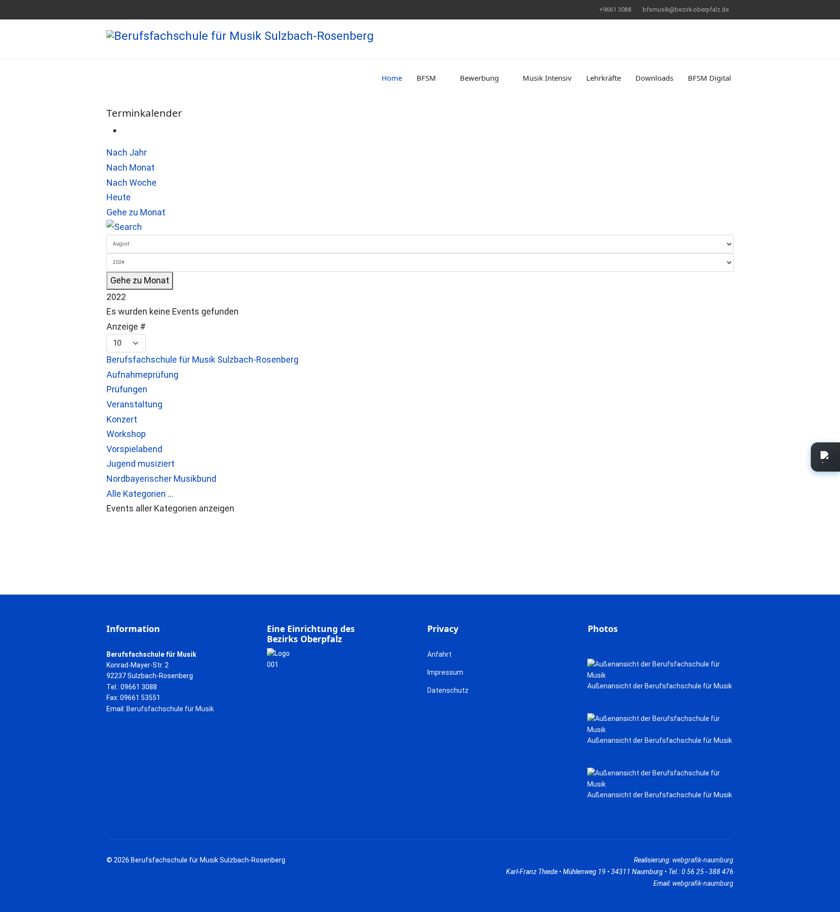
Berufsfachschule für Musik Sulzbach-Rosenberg (202, 359)
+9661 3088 (615, 9)
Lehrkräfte (603, 78)
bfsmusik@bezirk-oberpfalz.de (686, 9)
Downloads (654, 78)
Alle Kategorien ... (140, 494)
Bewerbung (479, 78)
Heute (118, 197)
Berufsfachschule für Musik (170, 709)
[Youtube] (124, 9)
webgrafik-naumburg (703, 860)
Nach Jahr (126, 152)
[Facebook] (109, 9)
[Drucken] (125, 130)
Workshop (126, 434)
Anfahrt (439, 654)
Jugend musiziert (140, 463)
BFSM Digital (709, 78)
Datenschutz (448, 690)
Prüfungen (126, 389)
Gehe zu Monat (135, 212)
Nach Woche (131, 182)
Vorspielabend (134, 449)
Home (392, 78)
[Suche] (420, 227)
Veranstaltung (134, 404)
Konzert (121, 419)
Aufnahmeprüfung (142, 374)
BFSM (426, 78)
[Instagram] (139, 9)
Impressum (445, 672)
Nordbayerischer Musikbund (161, 479)
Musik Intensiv (547, 78)
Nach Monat (130, 167)
